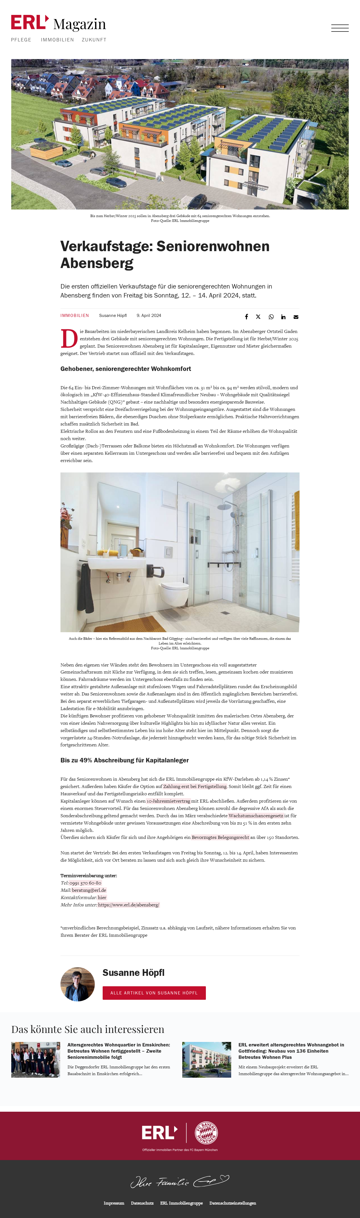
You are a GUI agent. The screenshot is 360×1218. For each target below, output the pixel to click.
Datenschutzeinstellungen (233, 1203)
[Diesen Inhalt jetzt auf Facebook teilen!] (247, 316)
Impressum (114, 1203)
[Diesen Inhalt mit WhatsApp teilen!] (271, 316)
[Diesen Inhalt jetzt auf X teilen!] (259, 316)
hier (102, 897)
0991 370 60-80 (85, 883)
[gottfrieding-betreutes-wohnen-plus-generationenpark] (206, 1076)
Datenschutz (142, 1203)
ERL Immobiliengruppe (181, 1203)
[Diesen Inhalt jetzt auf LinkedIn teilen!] (284, 316)
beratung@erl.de (89, 890)
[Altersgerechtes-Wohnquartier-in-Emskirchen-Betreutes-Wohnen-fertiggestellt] (35, 1076)
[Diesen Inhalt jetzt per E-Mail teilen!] (296, 316)
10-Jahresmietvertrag (168, 801)
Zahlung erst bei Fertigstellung (194, 786)
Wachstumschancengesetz (256, 816)
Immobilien (74, 315)
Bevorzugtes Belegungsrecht (220, 837)
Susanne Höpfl (113, 315)
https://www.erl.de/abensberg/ (128, 905)
